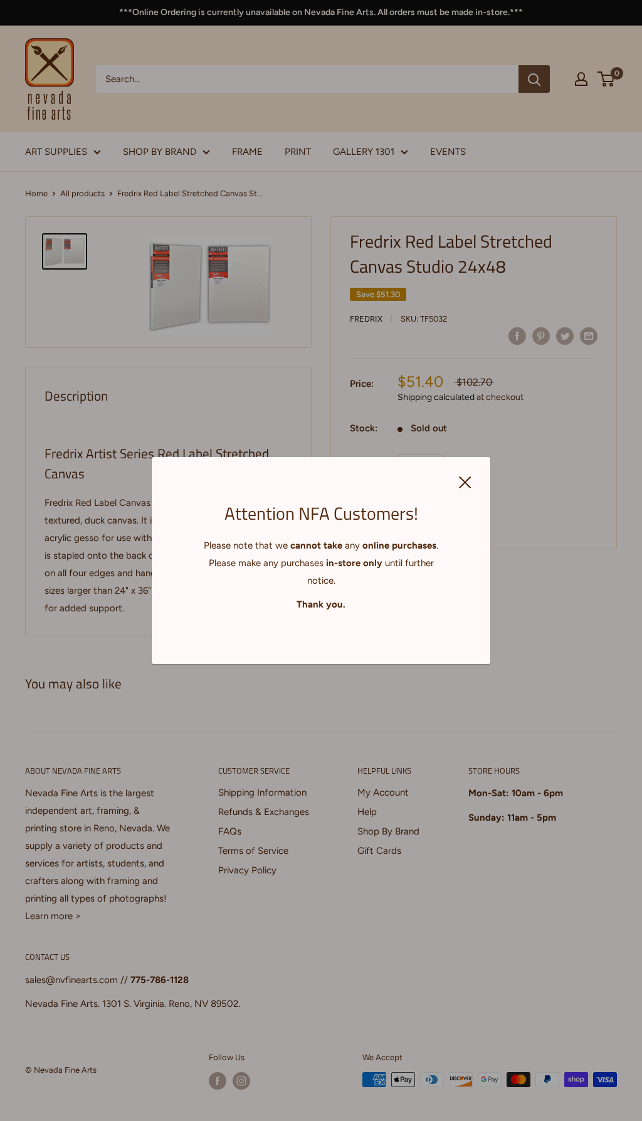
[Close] (465, 481)
